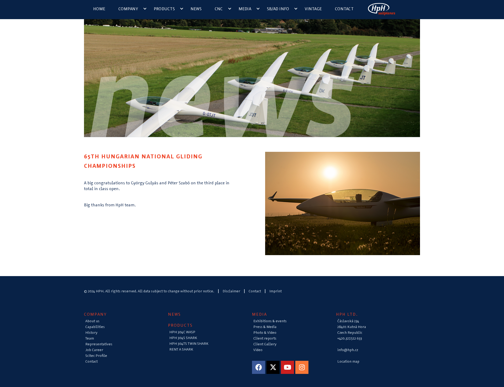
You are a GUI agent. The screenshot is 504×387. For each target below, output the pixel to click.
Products (164, 8)
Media (245, 8)
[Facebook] (258, 367)
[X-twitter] (273, 367)
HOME (99, 8)
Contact (344, 8)
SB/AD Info (278, 8)
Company (128, 8)
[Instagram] (301, 367)
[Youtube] (287, 367)
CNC (219, 8)
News (196, 8)
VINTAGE (313, 8)
